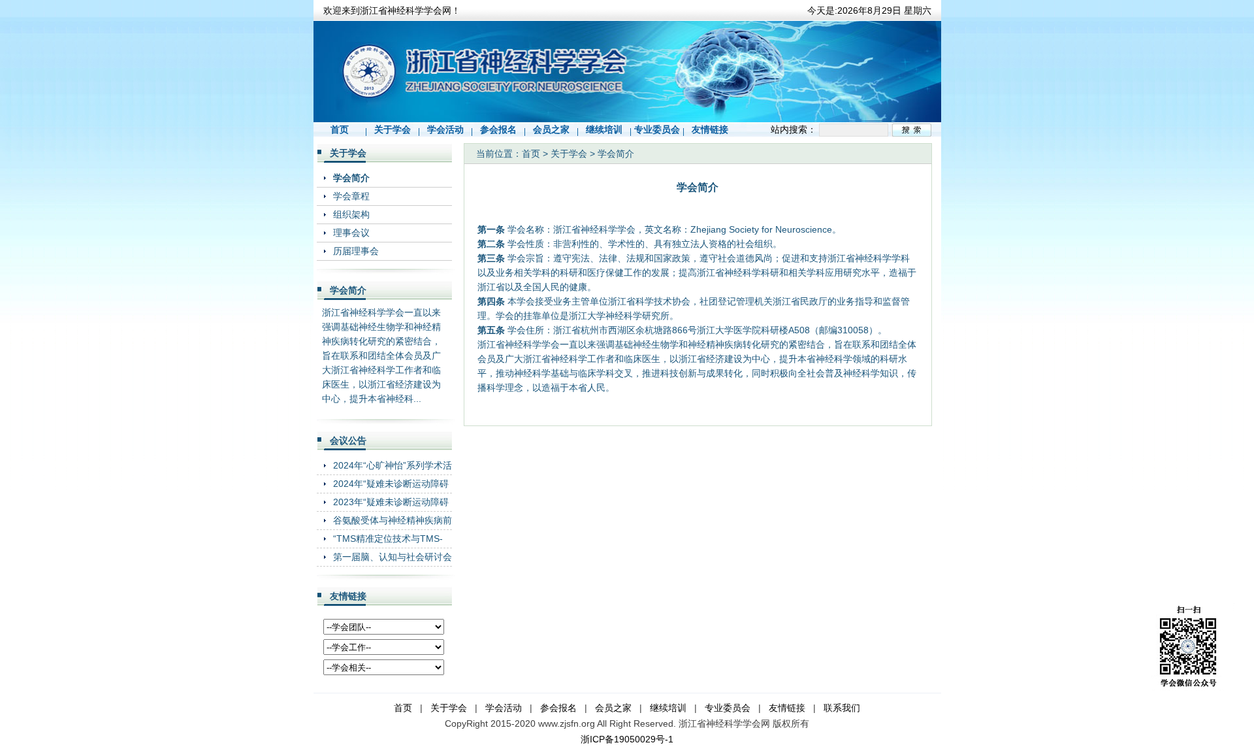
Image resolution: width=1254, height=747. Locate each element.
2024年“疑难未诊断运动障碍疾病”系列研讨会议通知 (391, 483)
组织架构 (351, 214)
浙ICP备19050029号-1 (627, 739)
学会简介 (351, 178)
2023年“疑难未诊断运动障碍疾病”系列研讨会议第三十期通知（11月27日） (391, 501)
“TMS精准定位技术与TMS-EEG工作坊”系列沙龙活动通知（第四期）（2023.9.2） (390, 538)
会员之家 (551, 129)
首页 (339, 129)
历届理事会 (356, 251)
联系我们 (842, 708)
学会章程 (351, 196)
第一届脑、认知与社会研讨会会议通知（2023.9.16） (392, 556)
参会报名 (498, 129)
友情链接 (710, 129)
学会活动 (445, 129)
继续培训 (604, 129)
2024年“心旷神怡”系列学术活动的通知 (392, 465)
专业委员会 (657, 129)
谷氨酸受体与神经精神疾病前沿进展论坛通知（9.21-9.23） (392, 520)
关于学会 (392, 129)
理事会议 (351, 232)
